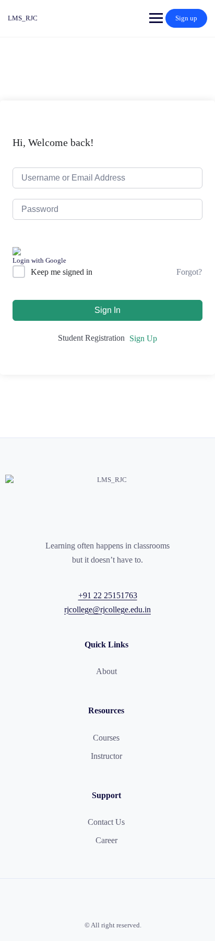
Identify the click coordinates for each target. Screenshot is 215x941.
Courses (106, 737)
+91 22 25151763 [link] (107, 595)
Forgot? (189, 271)
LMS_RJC (23, 18)
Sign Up (143, 338)
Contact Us (106, 821)
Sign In (107, 310)
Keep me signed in (61, 271)
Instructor (106, 756)
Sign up (186, 18)
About (106, 671)
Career (106, 840)
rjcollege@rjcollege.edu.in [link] (107, 609)
